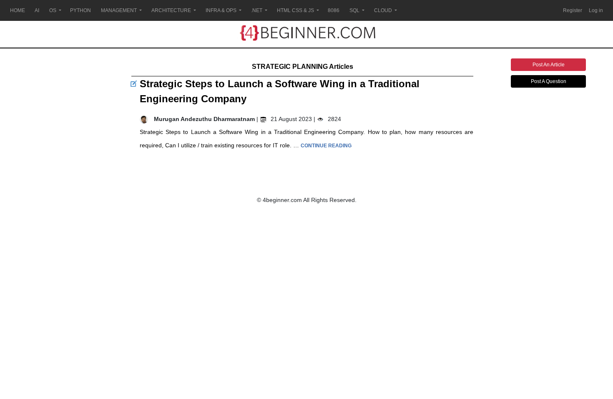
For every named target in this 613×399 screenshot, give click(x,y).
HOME (17, 10)
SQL (354, 10)
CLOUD (383, 10)
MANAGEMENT (119, 10)
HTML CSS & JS (295, 10)
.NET (257, 10)
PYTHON (80, 10)
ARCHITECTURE (171, 10)
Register (572, 10)
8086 (334, 10)
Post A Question (548, 81)
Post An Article (549, 65)
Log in (596, 10)
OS (53, 10)
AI (36, 10)
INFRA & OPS (221, 10)
